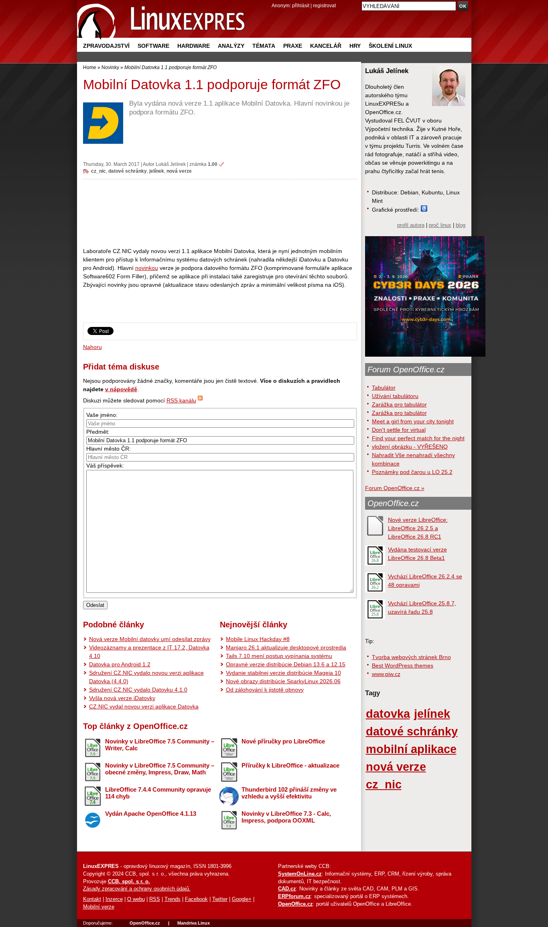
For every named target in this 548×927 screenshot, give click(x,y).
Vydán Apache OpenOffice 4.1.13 (150, 813)
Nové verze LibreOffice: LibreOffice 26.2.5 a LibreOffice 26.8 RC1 (418, 528)
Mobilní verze (98, 907)
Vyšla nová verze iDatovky (122, 698)
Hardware (193, 46)
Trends (172, 899)
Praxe (292, 46)
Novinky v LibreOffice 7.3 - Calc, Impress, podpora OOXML (286, 817)
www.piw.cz (386, 674)
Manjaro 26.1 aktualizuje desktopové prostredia (286, 647)
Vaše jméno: (102, 415)
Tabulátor (384, 387)
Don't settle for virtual (399, 430)
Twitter (219, 899)
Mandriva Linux (193, 923)
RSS (154, 899)
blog (460, 225)
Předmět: (98, 432)
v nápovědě (121, 389)
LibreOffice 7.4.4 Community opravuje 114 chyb (158, 793)
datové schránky (127, 171)
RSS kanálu (181, 400)
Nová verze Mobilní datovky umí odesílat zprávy (150, 639)
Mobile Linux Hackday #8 (258, 639)
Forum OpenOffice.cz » (394, 488)
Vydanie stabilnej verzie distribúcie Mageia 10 (283, 673)
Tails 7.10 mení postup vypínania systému (279, 656)
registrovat (324, 5)
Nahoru (92, 347)
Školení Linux (390, 46)
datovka (388, 713)
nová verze (179, 171)
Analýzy (231, 46)
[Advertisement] (220, 213)
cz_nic (98, 171)
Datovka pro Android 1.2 (119, 664)
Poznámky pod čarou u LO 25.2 (412, 472)
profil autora (410, 225)
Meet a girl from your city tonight (413, 421)
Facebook (196, 899)
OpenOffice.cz (393, 503)
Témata (263, 46)
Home (89, 67)
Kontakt (92, 899)
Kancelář (325, 46)
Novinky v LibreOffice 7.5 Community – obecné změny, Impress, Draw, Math (159, 769)
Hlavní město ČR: (108, 448)
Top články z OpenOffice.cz (135, 726)
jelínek (156, 171)
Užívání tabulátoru (395, 396)
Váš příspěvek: (105, 465)
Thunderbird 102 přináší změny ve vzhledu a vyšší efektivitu (289, 793)
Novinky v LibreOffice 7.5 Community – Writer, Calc (159, 744)
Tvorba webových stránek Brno (411, 657)
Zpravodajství (106, 46)
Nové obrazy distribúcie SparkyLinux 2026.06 (283, 681)
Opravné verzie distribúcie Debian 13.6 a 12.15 (285, 664)
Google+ (242, 899)
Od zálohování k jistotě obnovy (265, 689)
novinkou (146, 268)
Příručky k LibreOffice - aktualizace (290, 765)
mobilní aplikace (411, 748)
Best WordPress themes (402, 665)
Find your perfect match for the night (418, 438)
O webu (136, 899)
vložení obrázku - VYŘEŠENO (410, 446)
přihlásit (300, 5)
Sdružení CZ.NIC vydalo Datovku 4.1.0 (138, 689)
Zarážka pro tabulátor (399, 404)
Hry (355, 46)
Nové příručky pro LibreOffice (283, 741)
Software (153, 46)
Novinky (110, 67)
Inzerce (114, 899)
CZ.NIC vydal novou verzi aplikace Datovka (144, 706)
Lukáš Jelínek (171, 164)
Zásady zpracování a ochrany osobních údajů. (137, 889)
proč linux (440, 225)
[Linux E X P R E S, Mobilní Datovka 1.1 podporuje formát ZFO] (161, 20)
